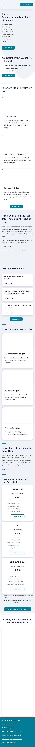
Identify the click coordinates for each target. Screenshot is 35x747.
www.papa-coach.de (8, 743)
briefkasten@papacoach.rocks (12, 739)
